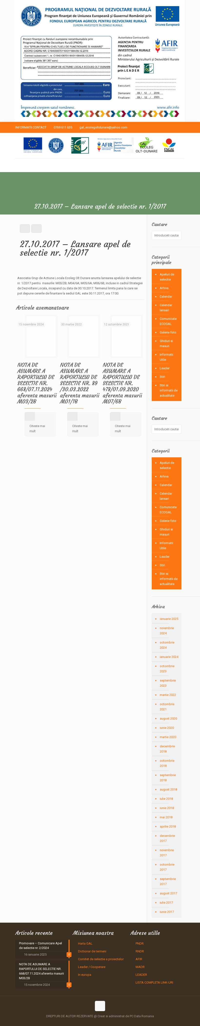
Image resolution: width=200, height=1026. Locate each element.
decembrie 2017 (167, 838)
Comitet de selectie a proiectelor (101, 959)
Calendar (166, 296)
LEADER (141, 975)
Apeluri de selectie (167, 277)
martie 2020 (168, 737)
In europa (84, 975)
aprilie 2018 (168, 826)
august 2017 (168, 893)
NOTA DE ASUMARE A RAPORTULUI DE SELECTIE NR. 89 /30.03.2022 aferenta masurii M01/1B (79, 383)
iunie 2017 (167, 912)
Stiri (162, 377)
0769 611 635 (63, 127)
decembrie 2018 (167, 748)
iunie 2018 (167, 808)
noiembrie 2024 (167, 630)
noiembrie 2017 (167, 852)
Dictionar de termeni (92, 951)
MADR (140, 967)
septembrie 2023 (168, 683)
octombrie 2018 (167, 763)
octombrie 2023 (167, 668)
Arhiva (164, 288)
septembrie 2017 (168, 881)
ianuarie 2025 (169, 619)
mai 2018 (166, 817)
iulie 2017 (166, 902)
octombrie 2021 (167, 706)
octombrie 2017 (167, 867)
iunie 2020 (167, 728)
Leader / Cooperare (91, 967)
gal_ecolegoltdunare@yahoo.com (103, 127)
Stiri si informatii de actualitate (169, 390)
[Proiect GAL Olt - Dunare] (99, 145)
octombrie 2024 (167, 645)
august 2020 (168, 718)
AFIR (139, 959)
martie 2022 (168, 695)
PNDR (140, 943)
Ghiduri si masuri (166, 343)
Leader (165, 368)
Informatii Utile (166, 357)
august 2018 (168, 789)
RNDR (140, 951)
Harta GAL (85, 943)
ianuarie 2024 (169, 657)
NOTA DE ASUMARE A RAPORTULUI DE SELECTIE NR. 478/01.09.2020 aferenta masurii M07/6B (122, 383)
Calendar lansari (166, 307)
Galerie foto (168, 332)
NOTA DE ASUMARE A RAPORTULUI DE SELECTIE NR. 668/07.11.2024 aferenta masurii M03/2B (37, 383)
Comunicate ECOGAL (168, 321)
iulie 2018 (166, 799)
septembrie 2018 (168, 777)
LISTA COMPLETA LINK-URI (154, 982)
